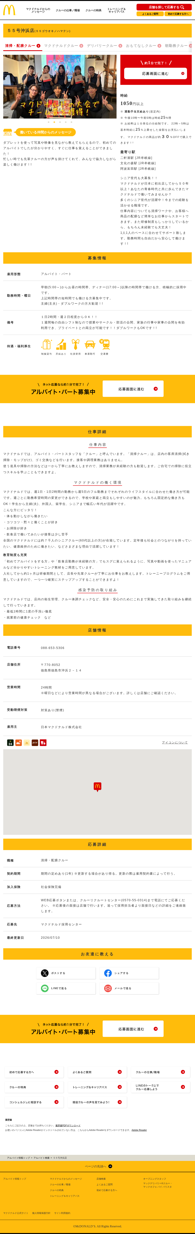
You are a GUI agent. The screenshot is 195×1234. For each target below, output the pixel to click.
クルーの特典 (93, 10)
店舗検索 (101, 1178)
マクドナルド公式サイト (15, 1213)
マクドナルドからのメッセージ (38, 10)
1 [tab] (48, 122)
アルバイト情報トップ (14, 1178)
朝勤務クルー (176, 46)
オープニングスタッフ (154, 1178)
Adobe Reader (139, 1130)
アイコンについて (175, 742)
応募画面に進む (155, 74)
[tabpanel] (60, 87)
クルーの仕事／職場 (68, 10)
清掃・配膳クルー (20, 46)
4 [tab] (66, 122)
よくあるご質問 (150, 14)
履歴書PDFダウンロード (68, 1125)
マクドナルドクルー (61, 46)
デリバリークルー (102, 46)
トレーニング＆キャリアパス (116, 10)
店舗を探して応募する (164, 7)
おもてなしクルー (141, 46)
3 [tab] (60, 122)
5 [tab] (71, 122)
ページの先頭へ (95, 1166)
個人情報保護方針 (41, 1213)
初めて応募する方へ (178, 14)
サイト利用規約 (62, 1213)
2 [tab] (54, 122)
